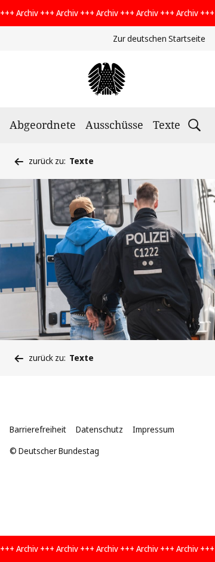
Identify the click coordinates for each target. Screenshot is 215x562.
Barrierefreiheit (38, 429)
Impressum (153, 429)
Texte (166, 125)
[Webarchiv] (107, 79)
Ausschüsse (114, 125)
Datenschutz (99, 429)
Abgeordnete (43, 125)
